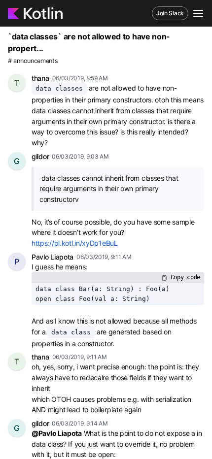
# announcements (33, 61)
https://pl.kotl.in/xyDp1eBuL (75, 243)
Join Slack (170, 13)
